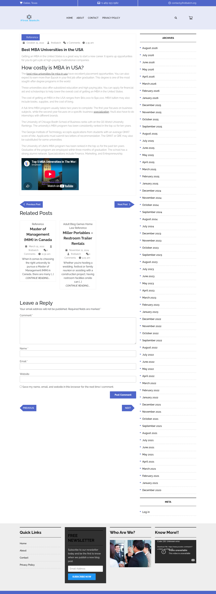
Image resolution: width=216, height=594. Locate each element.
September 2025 (152, 126)
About (80, 18)
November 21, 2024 (79, 250)
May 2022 (148, 368)
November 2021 (151, 411)
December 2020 (151, 490)
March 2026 (149, 83)
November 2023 (151, 240)
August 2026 (150, 48)
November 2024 (151, 197)
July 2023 (148, 269)
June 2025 (148, 147)
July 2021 (148, 440)
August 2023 (149, 261)
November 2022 (151, 326)
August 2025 (149, 133)
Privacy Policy (111, 18)
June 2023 (148, 276)
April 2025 (148, 162)
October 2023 (150, 247)
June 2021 (148, 447)
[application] (175, 551)
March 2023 (149, 297)
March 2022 (149, 383)
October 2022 (150, 333)
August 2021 (149, 433)
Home (69, 18)
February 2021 (150, 475)
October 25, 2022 (36, 43)
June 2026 (148, 62)
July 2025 (148, 140)
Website (24, 374)
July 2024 (148, 226)
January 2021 (150, 483)
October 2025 (150, 119)
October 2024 (150, 204)
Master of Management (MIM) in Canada (38, 234)
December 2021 (151, 404)
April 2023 (148, 290)
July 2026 (148, 55)
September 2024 (152, 212)
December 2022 (151, 319)
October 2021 (150, 418)
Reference (32, 37)
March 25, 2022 (37, 246)
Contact (93, 18)
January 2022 (150, 397)
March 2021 (149, 468)
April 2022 (148, 376)
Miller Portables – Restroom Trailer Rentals (78, 238)
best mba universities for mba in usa (47, 73)
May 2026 (148, 69)
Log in (146, 512)
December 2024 (151, 190)
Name (24, 348)
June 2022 (148, 361)
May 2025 (148, 155)
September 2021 (152, 425)
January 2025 (150, 183)
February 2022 (150, 390)
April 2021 (148, 461)
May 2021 (148, 454)
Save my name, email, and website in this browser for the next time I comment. (68, 386)
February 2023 (150, 304)
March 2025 (149, 169)
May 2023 (148, 283)
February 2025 (150, 176)
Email (24, 361)
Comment (26, 315)
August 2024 (149, 219)
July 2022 (148, 354)
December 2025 (151, 105)
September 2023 (152, 254)
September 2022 (152, 340)
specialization (101, 111)
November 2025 (151, 112)
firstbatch (56, 43)
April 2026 (148, 76)
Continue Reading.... (38, 278)
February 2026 (151, 90)
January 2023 (150, 311)
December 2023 (151, 233)
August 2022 (149, 347)
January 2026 (150, 98)
